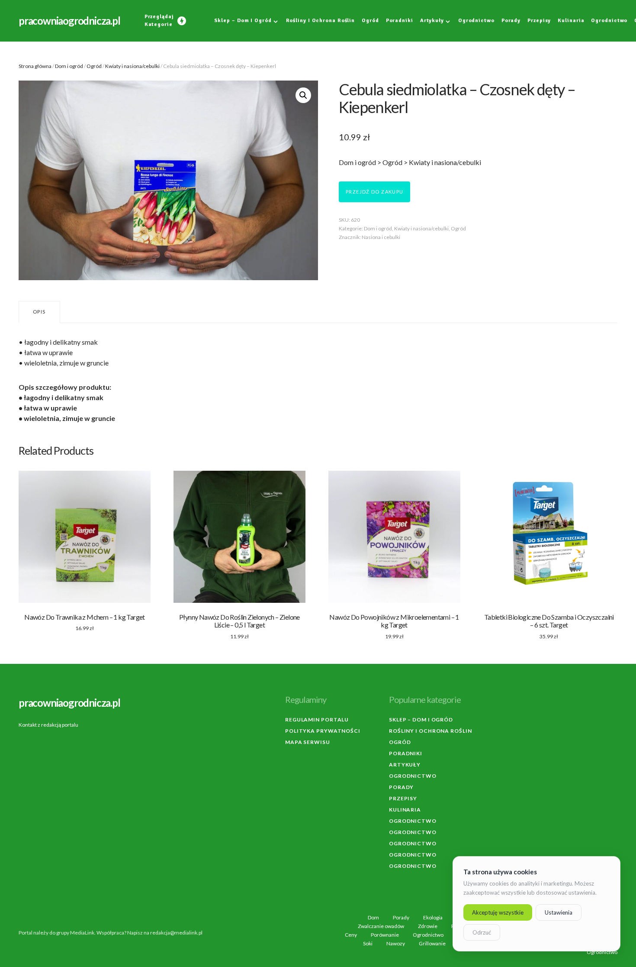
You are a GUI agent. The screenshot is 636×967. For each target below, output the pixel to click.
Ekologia (433, 917)
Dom (373, 917)
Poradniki (405, 753)
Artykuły (405, 764)
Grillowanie (432, 943)
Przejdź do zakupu (374, 191)
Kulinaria (405, 809)
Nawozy (395, 943)
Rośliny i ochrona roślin (430, 731)
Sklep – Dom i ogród (421, 719)
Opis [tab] (39, 311)
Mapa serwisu (307, 742)
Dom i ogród (69, 66)
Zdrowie (427, 926)
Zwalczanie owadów (381, 926)
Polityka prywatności (322, 731)
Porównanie (385, 935)
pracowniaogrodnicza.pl (69, 20)
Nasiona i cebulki (381, 237)
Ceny (351, 935)
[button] (303, 95)
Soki (368, 943)
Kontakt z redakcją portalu (48, 724)
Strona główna (35, 66)
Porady (401, 787)
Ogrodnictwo (413, 776)
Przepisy (403, 798)
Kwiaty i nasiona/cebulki (132, 66)
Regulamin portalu (317, 719)
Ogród (94, 66)
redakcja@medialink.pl (176, 932)
